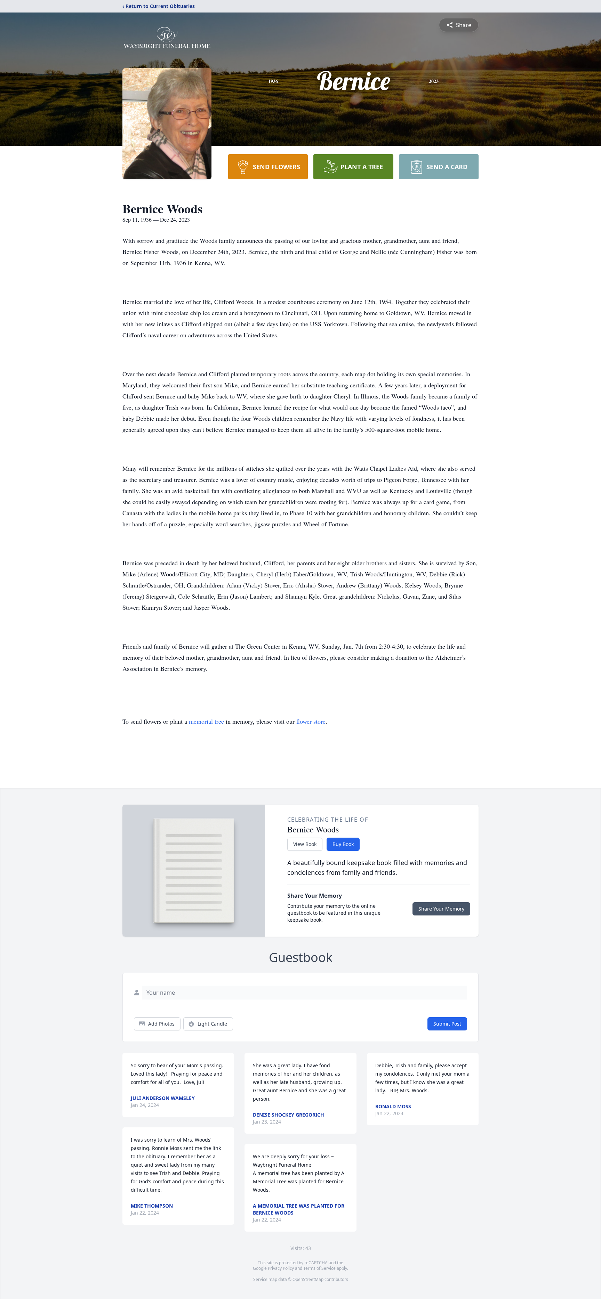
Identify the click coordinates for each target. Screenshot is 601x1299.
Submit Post (447, 1023)
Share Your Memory (441, 908)
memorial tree (206, 721)
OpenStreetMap (308, 1279)
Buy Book (343, 844)
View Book (304, 844)
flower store (311, 721)
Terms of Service (319, 1268)
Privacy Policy (281, 1268)
